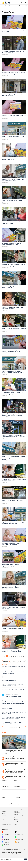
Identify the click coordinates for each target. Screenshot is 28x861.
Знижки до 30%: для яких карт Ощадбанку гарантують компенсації (13, 73)
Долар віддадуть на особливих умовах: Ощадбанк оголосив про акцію (14, 752)
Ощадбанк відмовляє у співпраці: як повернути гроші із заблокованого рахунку (13, 435)
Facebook (6, 842)
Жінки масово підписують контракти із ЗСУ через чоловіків (13, 723)
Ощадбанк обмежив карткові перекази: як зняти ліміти (13, 608)
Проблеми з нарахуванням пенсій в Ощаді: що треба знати (13, 30)
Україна (5, 5)
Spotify (18, 837)
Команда (4, 821)
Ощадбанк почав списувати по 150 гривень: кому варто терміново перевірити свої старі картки (14, 458)
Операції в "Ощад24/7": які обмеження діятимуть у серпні (12, 501)
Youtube (6, 832)
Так (25, 859)
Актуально (4, 780)
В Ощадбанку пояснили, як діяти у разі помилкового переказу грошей (12, 629)
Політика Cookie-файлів (18, 823)
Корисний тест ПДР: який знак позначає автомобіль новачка (14, 707)
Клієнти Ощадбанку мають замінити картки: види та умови (12, 158)
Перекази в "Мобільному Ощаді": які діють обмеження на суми (13, 52)
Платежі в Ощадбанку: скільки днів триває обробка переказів (13, 286)
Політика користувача (17, 812)
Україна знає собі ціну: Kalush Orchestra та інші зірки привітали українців (13, 718)
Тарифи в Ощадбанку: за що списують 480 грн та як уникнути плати (13, 180)
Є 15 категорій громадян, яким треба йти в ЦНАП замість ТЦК (13, 672)
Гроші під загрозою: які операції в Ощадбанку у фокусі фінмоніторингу (12, 565)
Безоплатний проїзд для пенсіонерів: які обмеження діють (14, 712)
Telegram (6, 834)
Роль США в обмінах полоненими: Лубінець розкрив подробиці (12, 684)
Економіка (22, 5)
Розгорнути (14, 803)
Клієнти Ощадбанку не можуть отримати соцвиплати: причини (14, 757)
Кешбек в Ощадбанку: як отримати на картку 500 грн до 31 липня (12, 544)
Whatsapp (6, 844)
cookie (11, 859)
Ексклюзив (5, 792)
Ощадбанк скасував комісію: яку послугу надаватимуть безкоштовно (13, 522)
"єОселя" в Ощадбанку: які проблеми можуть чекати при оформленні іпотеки (13, 372)
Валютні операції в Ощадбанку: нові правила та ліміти (12, 201)
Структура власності (7, 819)
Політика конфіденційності (18, 815)
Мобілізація (17, 797)
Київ (15, 792)
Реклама (4, 817)
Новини (11, 5)
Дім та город (5, 786)
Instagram (6, 839)
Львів (3, 797)
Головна (3, 9)
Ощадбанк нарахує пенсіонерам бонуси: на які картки (14, 137)
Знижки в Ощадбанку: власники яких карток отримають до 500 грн (12, 244)
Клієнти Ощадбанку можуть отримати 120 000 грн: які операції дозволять (13, 586)
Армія (16, 5)
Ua (21, 2)
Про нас (4, 811)
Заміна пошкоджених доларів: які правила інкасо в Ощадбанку (13, 94)
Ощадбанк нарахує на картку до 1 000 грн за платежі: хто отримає (14, 329)
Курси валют (5, 822)
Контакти (4, 815)
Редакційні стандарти (16, 820)
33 (19, 656)
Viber (5, 837)
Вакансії (4, 813)
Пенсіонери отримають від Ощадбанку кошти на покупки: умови (12, 393)
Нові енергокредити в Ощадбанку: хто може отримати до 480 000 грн (14, 480)
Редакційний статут (19, 817)
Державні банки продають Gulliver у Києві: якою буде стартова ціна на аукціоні (13, 414)
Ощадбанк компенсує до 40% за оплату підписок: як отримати (12, 307)
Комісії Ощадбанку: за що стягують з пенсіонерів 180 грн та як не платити (12, 650)
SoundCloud (20, 839)
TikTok (18, 832)
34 (21, 656)
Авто (15, 780)
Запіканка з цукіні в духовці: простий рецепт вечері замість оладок (13, 690)
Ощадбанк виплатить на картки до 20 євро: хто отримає (14, 116)
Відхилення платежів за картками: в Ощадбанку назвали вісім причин (12, 350)
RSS (18, 842)
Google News (20, 834)
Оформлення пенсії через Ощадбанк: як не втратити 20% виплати (13, 222)
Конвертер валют (6, 824)
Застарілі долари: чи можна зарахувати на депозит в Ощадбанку (13, 265)
